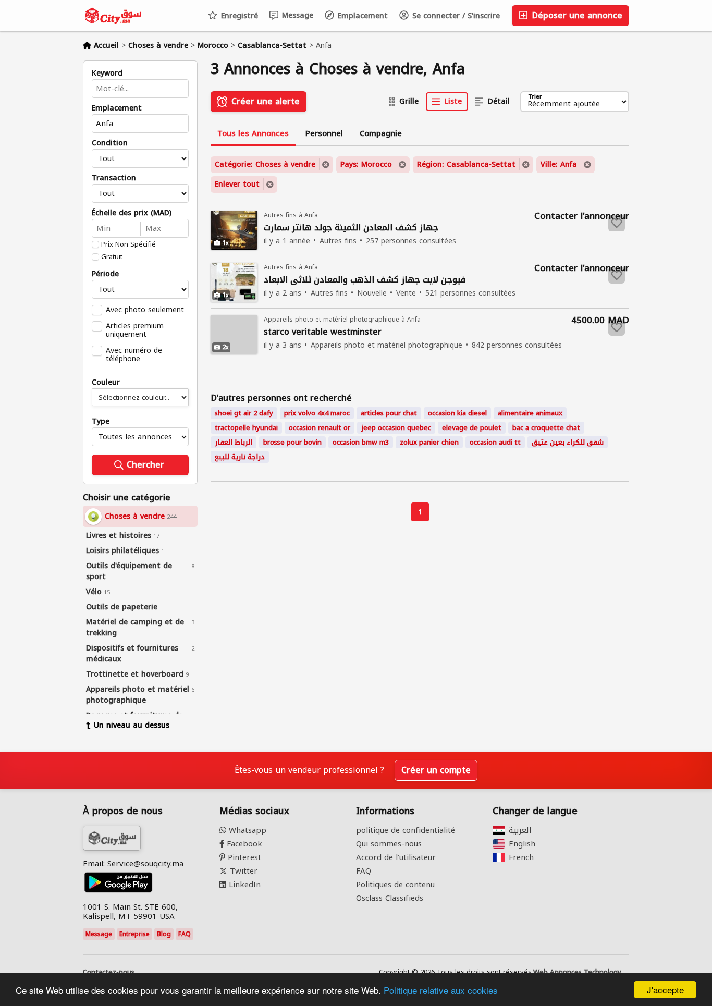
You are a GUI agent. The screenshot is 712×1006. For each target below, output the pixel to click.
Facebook (243, 844)
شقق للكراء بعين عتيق (568, 442)
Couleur (106, 382)
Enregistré (238, 16)
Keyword (107, 73)
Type (100, 422)
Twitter (242, 871)
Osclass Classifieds (389, 898)
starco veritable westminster (323, 332)
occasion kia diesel (457, 413)
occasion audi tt (495, 442)
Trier (535, 97)
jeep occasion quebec (396, 428)
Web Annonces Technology (577, 972)
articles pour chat (389, 413)
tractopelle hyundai (246, 428)
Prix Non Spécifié (128, 244)
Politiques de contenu (395, 884)
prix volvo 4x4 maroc (317, 413)
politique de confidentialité (405, 830)
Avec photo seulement (145, 309)
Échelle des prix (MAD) (131, 213)
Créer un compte (436, 770)
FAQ (184, 934)
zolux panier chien (429, 442)
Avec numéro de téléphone (134, 354)
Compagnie (381, 133)
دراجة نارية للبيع (240, 457)
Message (296, 15)
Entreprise (134, 934)
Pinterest (243, 857)
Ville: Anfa (559, 164)
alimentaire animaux (530, 413)
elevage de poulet (471, 428)
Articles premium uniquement (135, 330)
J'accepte (665, 989)
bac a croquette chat (546, 428)
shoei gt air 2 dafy (244, 413)
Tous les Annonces (253, 133)
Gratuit (111, 257)
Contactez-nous (108, 972)
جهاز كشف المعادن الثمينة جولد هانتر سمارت (351, 228)
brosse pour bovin (292, 442)
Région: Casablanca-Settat (466, 164)
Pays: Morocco (366, 164)
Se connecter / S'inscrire (455, 16)
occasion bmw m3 (361, 442)
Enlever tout (237, 184)
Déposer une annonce (575, 15)
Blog (164, 934)
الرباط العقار (233, 442)
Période (105, 274)
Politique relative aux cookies (441, 990)
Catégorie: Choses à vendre (265, 164)
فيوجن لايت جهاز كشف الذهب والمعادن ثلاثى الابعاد (364, 280)
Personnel (324, 133)
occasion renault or (319, 428)
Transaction (114, 178)
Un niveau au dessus (131, 725)
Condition (110, 143)
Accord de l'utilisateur (396, 857)
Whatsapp (246, 830)
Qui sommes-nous (389, 844)
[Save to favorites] (616, 223)
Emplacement (361, 16)
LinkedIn (243, 884)
